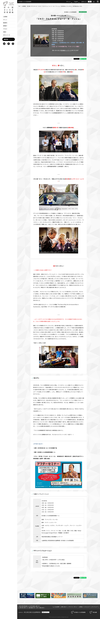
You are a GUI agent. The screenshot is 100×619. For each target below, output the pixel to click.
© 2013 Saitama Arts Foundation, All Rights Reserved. (58, 617)
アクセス (5, 29)
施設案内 (5, 22)
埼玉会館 (95, 612)
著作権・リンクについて (85, 607)
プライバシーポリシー (73, 607)
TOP (19, 6)
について (8, 39)
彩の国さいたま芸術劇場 (79, 612)
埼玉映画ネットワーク (65, 50)
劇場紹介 (5, 26)
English (76, 1)
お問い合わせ (64, 607)
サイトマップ (94, 607)
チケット (68, 1)
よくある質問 (56, 607)
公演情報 (24, 6)
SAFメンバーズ (6, 35)
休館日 (4, 32)
